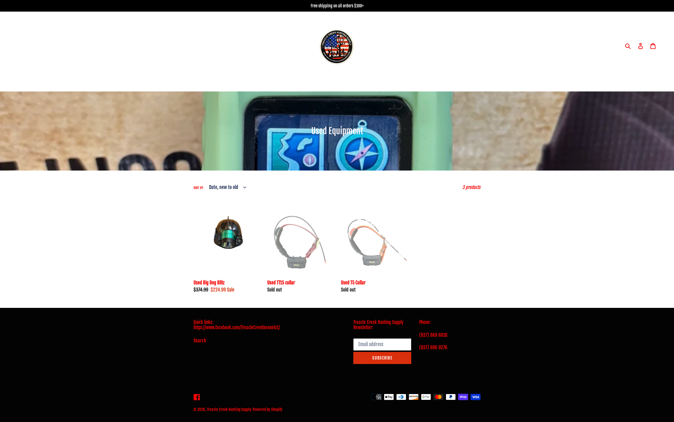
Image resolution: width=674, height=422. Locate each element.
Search (200, 340)
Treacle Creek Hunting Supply (229, 409)
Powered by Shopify (267, 409)
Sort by (198, 188)
